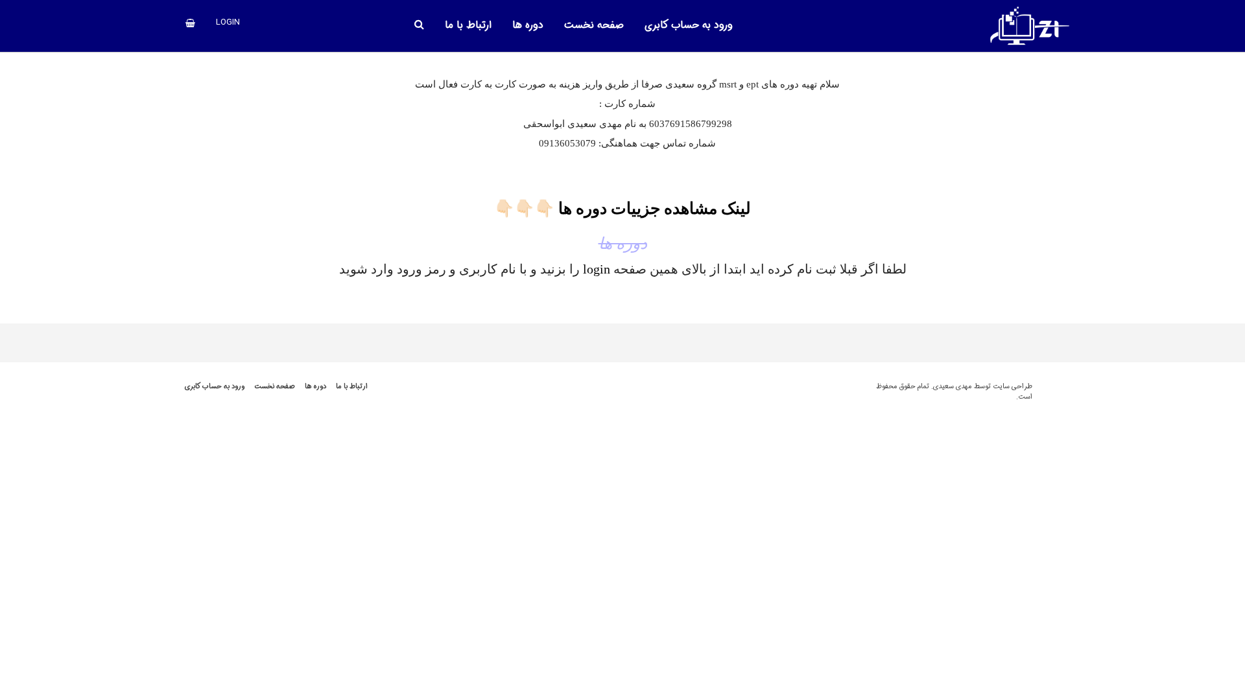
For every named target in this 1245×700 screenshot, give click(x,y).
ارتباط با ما (352, 386)
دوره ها (315, 386)
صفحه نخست (274, 386)
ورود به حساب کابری (214, 386)
